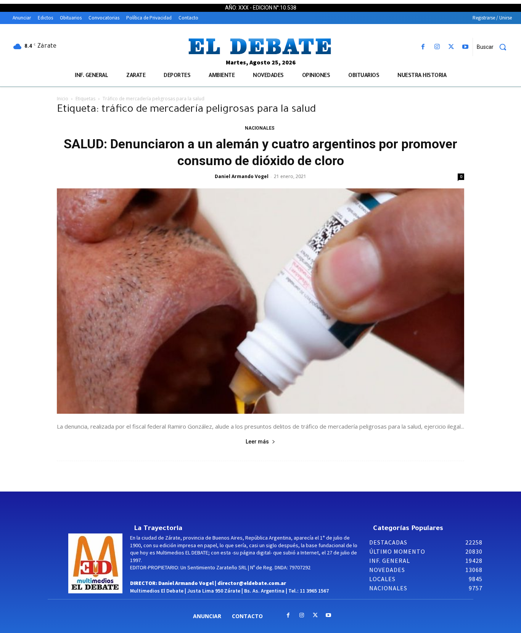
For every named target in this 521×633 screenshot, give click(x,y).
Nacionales (260, 128)
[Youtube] (465, 47)
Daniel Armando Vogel (242, 176)
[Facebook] (423, 47)
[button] (494, 47)
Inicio (62, 98)
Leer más (257, 442)
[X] (451, 47)
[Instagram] (437, 47)
